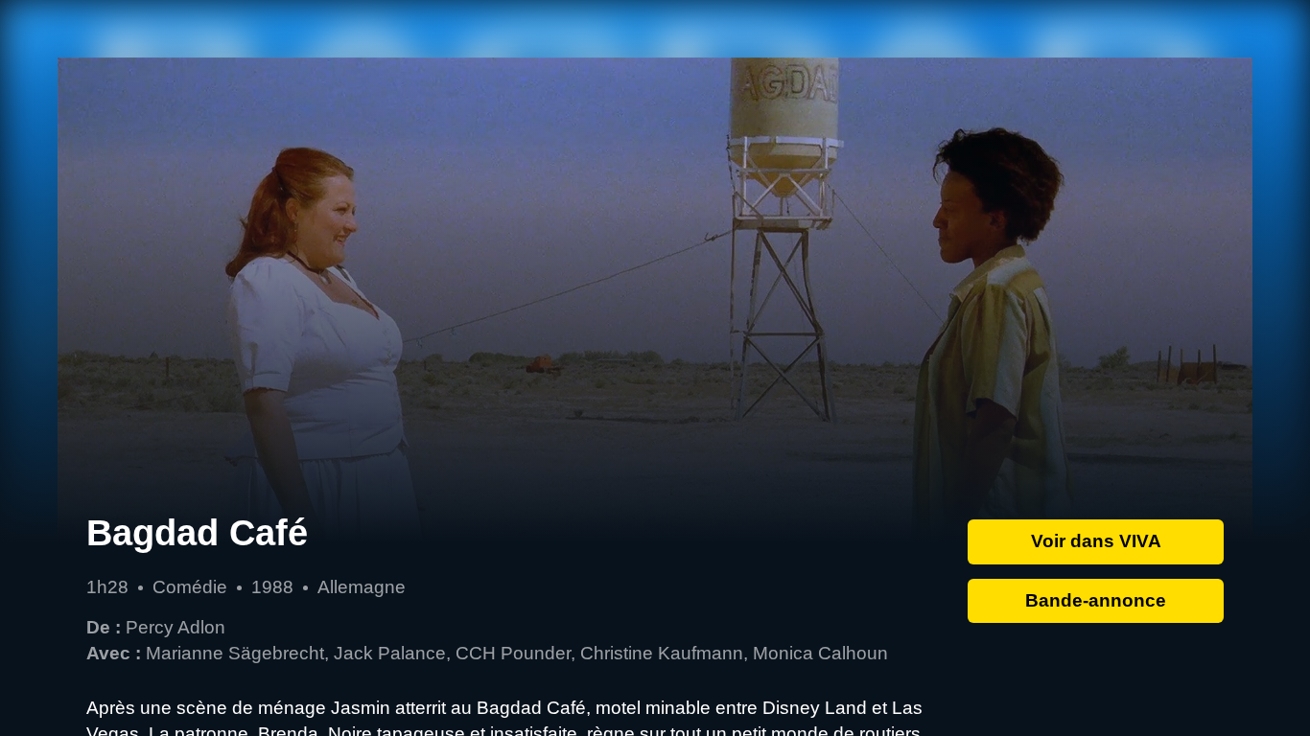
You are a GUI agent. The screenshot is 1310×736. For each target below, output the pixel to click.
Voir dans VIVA (1096, 541)
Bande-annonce (1095, 600)
